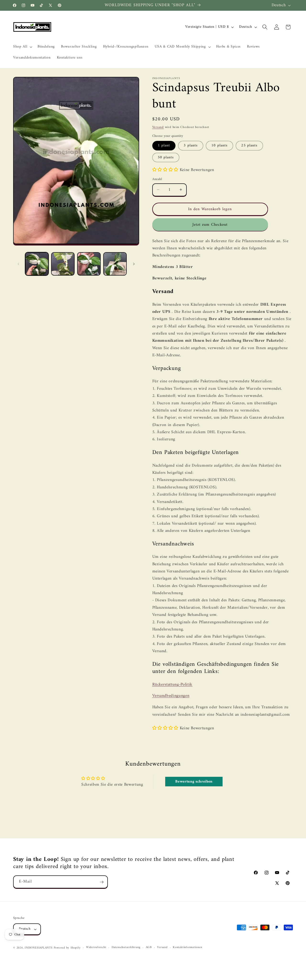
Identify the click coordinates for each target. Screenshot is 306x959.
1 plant (164, 145)
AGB (149, 947)
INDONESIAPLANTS (39, 947)
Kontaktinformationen (187, 947)
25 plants (249, 145)
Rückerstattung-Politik (172, 684)
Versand (158, 127)
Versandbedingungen (171, 695)
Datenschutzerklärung (126, 947)
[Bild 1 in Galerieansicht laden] (37, 264)
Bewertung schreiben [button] (194, 781)
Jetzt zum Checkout (210, 224)
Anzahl (157, 179)
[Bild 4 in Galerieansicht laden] (115, 264)
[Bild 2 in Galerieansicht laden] (63, 264)
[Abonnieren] (101, 882)
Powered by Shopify (67, 947)
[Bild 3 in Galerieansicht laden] (89, 264)
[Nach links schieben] (18, 264)
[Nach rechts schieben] (134, 264)
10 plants (219, 145)
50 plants (166, 157)
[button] (22, 46)
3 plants (191, 145)
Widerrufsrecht (96, 947)
